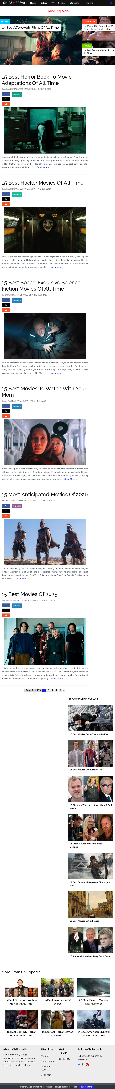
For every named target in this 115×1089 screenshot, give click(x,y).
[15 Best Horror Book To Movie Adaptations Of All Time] (45, 123)
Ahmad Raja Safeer (14, 89)
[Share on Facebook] (6, 96)
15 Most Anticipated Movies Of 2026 (45, 494)
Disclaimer (46, 1075)
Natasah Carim (11, 295)
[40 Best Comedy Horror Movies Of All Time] (21, 1019)
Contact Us (64, 1059)
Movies (87, 46)
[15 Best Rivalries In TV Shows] (57, 987)
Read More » (43, 167)
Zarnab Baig (10, 401)
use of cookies (71, 1087)
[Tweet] (6, 101)
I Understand (86, 1087)
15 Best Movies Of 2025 (29, 594)
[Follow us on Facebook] (79, 1065)
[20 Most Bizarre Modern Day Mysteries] (93, 987)
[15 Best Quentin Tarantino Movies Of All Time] (21, 987)
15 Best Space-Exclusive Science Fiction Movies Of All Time (41, 285)
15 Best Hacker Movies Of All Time (42, 183)
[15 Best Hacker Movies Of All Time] (45, 222)
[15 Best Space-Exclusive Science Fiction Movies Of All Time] (45, 328)
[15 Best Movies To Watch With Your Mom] (45, 434)
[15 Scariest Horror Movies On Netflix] (57, 1019)
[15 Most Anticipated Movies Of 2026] (45, 534)
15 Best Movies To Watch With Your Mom (44, 391)
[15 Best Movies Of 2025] (45, 634)
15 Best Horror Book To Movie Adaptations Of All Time (37, 80)
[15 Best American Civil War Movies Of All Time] (93, 1019)
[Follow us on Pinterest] (87, 1065)
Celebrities (89, 21)
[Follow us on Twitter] (82, 1065)
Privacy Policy (47, 1061)
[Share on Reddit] (6, 105)
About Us (45, 1056)
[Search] (111, 3)
